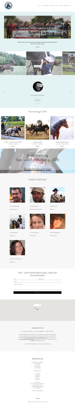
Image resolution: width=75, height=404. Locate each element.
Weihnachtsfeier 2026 (62, 142)
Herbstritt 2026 (37, 142)
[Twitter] (37, 398)
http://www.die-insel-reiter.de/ (27, 339)
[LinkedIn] (39, 398)
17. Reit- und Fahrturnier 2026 (13, 142)
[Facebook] (35, 398)
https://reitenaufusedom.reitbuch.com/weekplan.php (34, 337)
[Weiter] (70, 92)
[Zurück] (4, 92)
